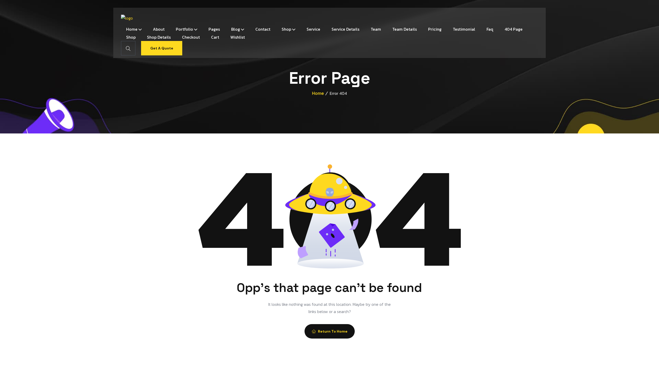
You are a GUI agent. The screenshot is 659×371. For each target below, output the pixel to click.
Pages (214, 29)
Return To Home (333, 331)
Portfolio (184, 29)
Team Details (404, 29)
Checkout (191, 37)
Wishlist (237, 37)
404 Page (514, 29)
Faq (490, 29)
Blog (235, 29)
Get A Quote (161, 48)
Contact (262, 29)
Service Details (345, 29)
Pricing (434, 29)
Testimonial (464, 29)
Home (131, 29)
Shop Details (159, 37)
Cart (215, 37)
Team (376, 29)
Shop (286, 29)
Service (313, 29)
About (158, 29)
